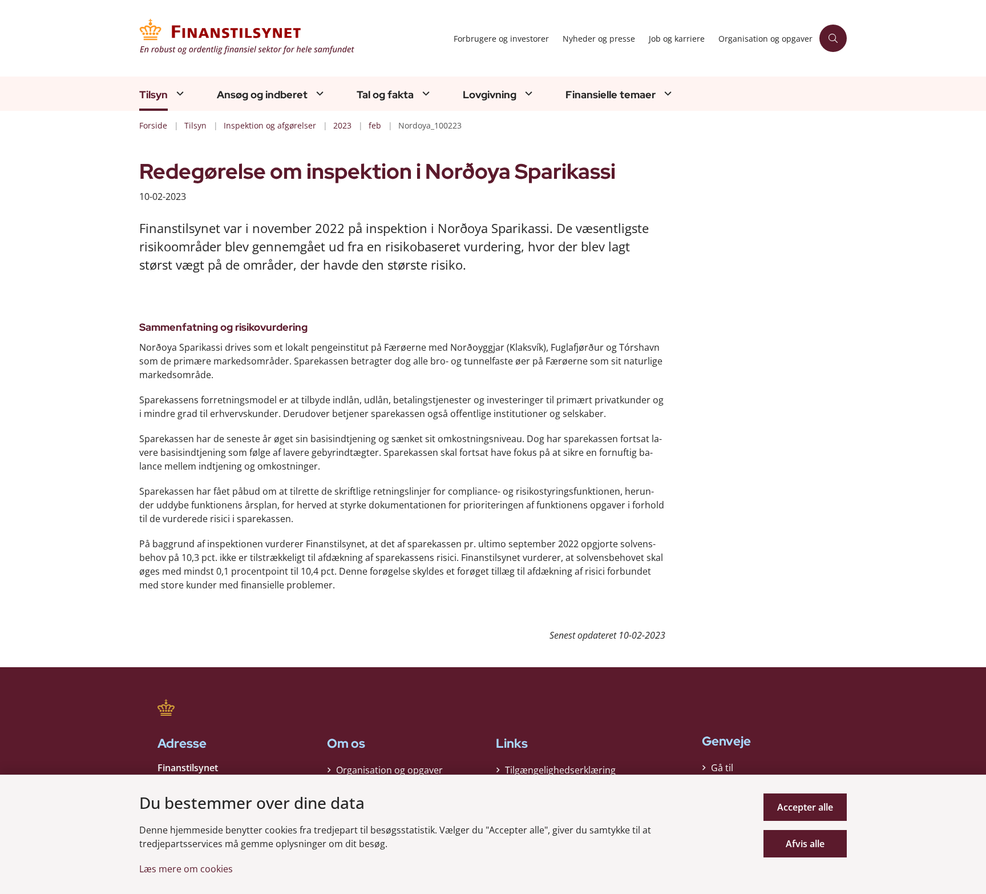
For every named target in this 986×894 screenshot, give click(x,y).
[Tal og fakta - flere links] (424, 93)
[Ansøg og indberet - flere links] (318, 93)
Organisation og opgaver (389, 770)
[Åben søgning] (833, 38)
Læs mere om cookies (186, 869)
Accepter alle (805, 807)
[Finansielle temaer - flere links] (666, 93)
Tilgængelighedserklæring (560, 770)
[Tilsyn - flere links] (178, 93)
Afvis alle (805, 843)
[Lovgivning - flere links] (527, 93)
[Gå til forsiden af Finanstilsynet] (293, 38)
